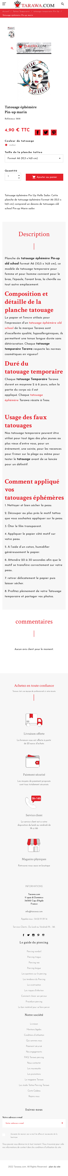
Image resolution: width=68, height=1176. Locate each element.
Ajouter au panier (44, 177)
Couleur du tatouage (19, 141)
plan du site (54, 1166)
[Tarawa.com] (34, 4)
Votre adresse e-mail (12, 1117)
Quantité (11, 171)
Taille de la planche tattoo (23, 152)
